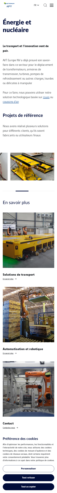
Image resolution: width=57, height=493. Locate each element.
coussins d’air (11, 102)
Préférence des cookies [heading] (20, 439)
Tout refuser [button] (28, 477)
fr (35, 5)
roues (46, 97)
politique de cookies (45, 460)
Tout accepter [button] (28, 486)
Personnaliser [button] (28, 468)
